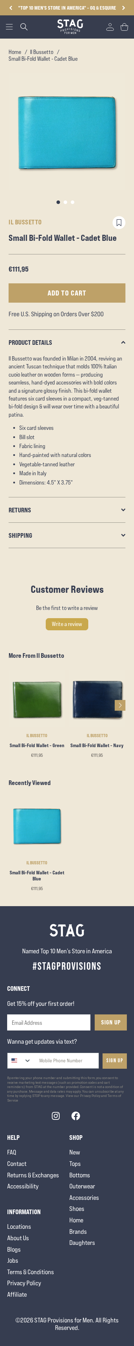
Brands (78, 1231)
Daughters (82, 1242)
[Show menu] (9, 27)
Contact (16, 1163)
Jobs (12, 1260)
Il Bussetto (41, 52)
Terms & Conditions (30, 1272)
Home (15, 52)
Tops (75, 1163)
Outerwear (82, 1186)
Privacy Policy (24, 1283)
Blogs (14, 1249)
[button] (123, 8)
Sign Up (111, 1022)
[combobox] (19, 1060)
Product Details (30, 342)
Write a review (67, 624)
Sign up (114, 1060)
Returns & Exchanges (33, 1175)
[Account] (110, 27)
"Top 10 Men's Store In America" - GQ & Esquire (67, 8)
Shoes (76, 1208)
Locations (19, 1226)
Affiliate (17, 1294)
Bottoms (79, 1175)
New (74, 1152)
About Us (18, 1238)
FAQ (11, 1152)
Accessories (84, 1197)
